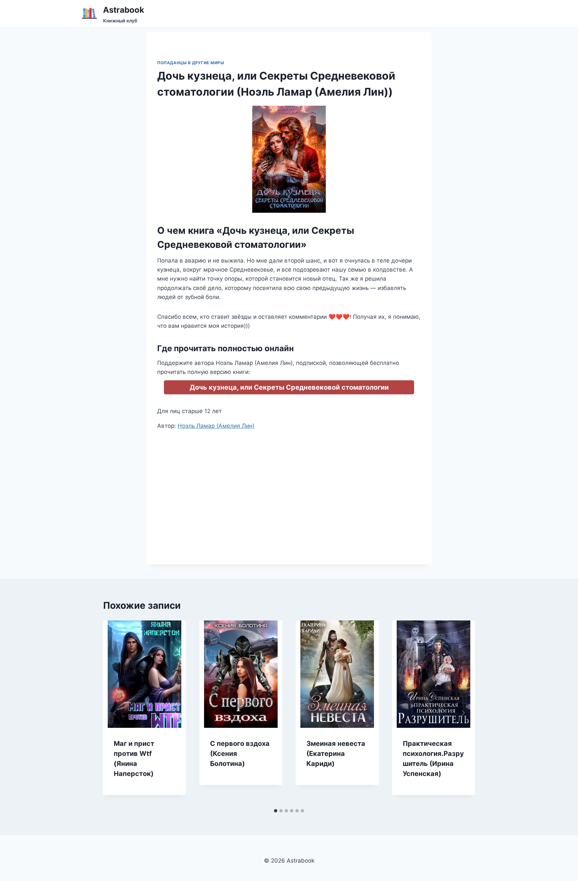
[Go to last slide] (115, 713)
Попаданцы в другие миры (190, 62)
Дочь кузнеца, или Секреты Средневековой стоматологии (289, 387)
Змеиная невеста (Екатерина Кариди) (335, 754)
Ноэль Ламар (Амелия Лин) (216, 425)
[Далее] (463, 713)
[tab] (275, 810)
